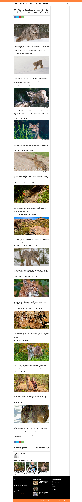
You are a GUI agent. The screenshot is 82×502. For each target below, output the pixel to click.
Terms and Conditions (57, 500)
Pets (31, 3)
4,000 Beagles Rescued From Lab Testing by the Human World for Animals (31, 472)
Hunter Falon (17, 14)
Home (16, 3)
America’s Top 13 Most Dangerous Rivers (42, 448)
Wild (40, 3)
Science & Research (55, 482)
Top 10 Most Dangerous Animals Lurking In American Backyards (20, 448)
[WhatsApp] (22, 17)
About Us (14, 0)
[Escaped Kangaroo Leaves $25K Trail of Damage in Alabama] (43, 466)
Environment (45, 3)
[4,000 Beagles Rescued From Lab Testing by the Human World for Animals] (31, 466)
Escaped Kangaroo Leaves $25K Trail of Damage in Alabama (43, 472)
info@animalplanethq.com (22, 493)
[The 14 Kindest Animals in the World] (35, 488)
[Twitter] (17, 17)
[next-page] (48, 460)
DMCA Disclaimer (65, 500)
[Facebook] (15, 17)
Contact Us (45, 500)
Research (35, 3)
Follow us (33, 433)
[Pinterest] (20, 17)
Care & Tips (54, 489)
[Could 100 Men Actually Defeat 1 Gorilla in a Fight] (35, 494)
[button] (68, 3)
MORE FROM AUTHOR (27, 460)
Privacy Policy (50, 500)
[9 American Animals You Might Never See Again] (35, 483)
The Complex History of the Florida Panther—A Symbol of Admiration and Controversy (19, 473)
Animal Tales (21, 3)
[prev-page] (47, 460)
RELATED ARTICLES (18, 460)
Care (27, 3)
